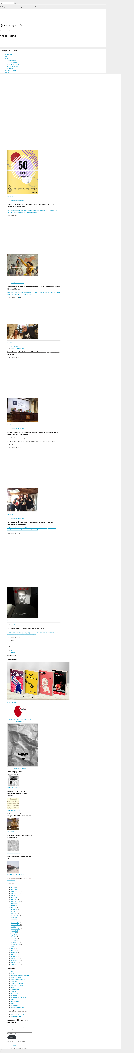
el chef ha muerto (16, 977)
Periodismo (14, 995)
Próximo (13, 652)
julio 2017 (13, 905)
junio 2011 (14, 951)
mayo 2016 (14, 921)
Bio (6, 56)
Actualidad (8, 54)
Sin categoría (14, 346)
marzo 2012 (14, 939)
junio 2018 (14, 897)
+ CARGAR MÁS (12, 655)
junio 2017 (14, 907)
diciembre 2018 (15, 893)
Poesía (12, 999)
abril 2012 (13, 937)
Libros (7, 58)
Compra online (11, 702)
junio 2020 (14, 889)
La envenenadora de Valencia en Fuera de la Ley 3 (25, 628)
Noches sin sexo (11, 60)
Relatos (13, 1003)
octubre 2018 (14, 895)
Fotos (7, 72)
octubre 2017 (14, 903)
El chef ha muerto (11, 62)
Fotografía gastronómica (18, 979)
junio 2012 (14, 933)
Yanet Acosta (8, 35)
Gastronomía (14, 981)
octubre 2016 (14, 917)
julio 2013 (13, 927)
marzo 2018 (14, 899)
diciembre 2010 (15, 958)
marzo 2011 (14, 954)
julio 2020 (13, 887)
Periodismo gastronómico (18, 997)
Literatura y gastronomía (18, 985)
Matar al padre (15, 987)
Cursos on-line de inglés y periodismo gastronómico (20, 720)
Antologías (9, 68)
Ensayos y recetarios (12, 66)
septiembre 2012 (15, 929)
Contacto (13, 1045)
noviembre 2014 (15, 925)
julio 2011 (13, 949)
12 (11, 650)
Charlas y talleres (11, 70)
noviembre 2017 (15, 901)
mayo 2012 (14, 935)
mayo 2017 (14, 909)
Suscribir (11, 1037)
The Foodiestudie (16, 1016)
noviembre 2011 (15, 945)
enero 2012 (14, 941)
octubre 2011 (14, 947)
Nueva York (14, 991)
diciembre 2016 (15, 915)
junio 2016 (14, 919)
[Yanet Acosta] (11, 26)
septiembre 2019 (15, 891)
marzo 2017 (14, 913)
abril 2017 (13, 911)
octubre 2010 (14, 962)
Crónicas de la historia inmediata (20, 975)
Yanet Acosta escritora (17, 200)
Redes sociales (15, 1001)
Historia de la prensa (17, 983)
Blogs (12, 973)
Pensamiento (14, 993)
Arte (12, 972)
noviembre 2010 (15, 960)
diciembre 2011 (15, 943)
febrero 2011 (14, 956)
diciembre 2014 (15, 923)
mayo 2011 (14, 952)
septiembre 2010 (15, 964)
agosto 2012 (14, 931)
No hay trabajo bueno (13, 64)
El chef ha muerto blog (17, 1014)
